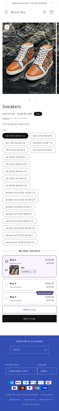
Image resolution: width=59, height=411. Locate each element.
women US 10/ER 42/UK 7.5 (20, 242)
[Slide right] (36, 99)
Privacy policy (47, 394)
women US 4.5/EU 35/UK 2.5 (20, 192)
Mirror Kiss (17, 394)
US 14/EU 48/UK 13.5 (16, 185)
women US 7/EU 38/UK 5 (19, 213)
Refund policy (14, 399)
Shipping (5, 118)
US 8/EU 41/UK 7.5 (42, 142)
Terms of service (46, 399)
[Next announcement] (53, 3)
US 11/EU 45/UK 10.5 (16, 164)
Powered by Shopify (30, 394)
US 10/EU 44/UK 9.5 (16, 157)
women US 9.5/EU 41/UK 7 (19, 235)
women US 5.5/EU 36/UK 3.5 (20, 199)
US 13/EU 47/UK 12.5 (16, 178)
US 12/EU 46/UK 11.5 (16, 171)
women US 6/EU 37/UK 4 (19, 206)
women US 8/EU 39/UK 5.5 (20, 221)
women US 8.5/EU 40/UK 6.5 (20, 228)
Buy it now (30, 318)
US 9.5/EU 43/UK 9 (42, 150)
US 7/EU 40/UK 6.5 (15, 142)
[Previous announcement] (5, 3)
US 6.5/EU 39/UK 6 (42, 135)
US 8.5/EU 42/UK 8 (15, 150)
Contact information (30, 404)
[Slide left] (22, 99)
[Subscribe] (45, 349)
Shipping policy (30, 399)
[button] (6, 12)
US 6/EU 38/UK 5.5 (15, 135)
